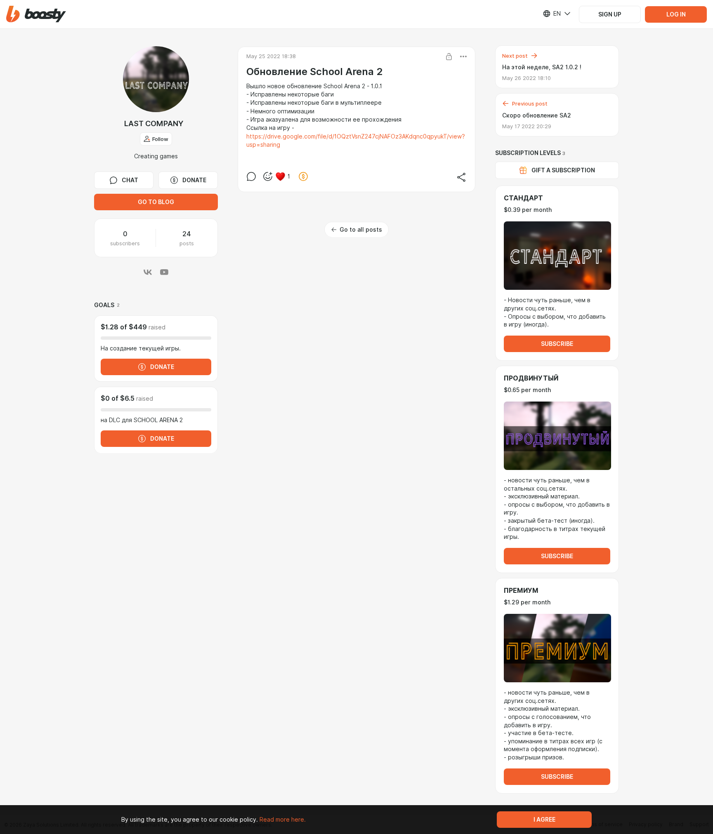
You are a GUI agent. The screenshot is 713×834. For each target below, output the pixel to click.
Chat (130, 180)
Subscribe (557, 344)
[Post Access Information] (449, 56)
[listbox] (552, 13)
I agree (544, 819)
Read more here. (283, 819)
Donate (194, 180)
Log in (676, 14)
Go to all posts (361, 229)
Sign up (609, 14)
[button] (36, 14)
